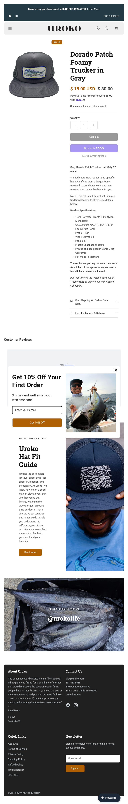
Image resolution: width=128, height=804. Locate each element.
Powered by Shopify (31, 793)
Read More (14, 710)
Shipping (75, 106)
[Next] (117, 9)
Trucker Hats (77, 281)
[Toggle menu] (11, 28)
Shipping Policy (16, 759)
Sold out (94, 136)
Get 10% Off (37, 422)
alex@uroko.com (75, 678)
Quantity (75, 117)
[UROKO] (64, 28)
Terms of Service (17, 748)
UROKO (18, 793)
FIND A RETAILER (111, 16)
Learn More (93, 9)
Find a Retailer (16, 769)
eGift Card (13, 775)
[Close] (116, 370)
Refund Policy (15, 764)
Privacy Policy (16, 754)
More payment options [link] (94, 156)
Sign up (75, 768)
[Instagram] (16, 16)
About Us (13, 743)
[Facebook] (10, 16)
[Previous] (10, 9)
